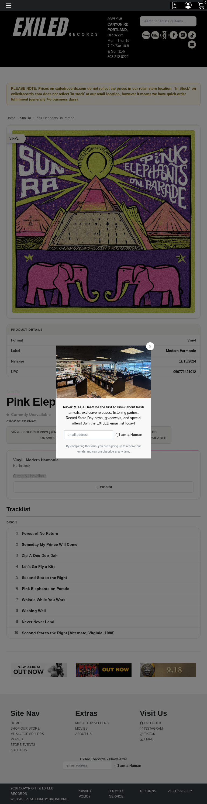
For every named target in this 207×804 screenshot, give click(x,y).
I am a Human (130, 435)
